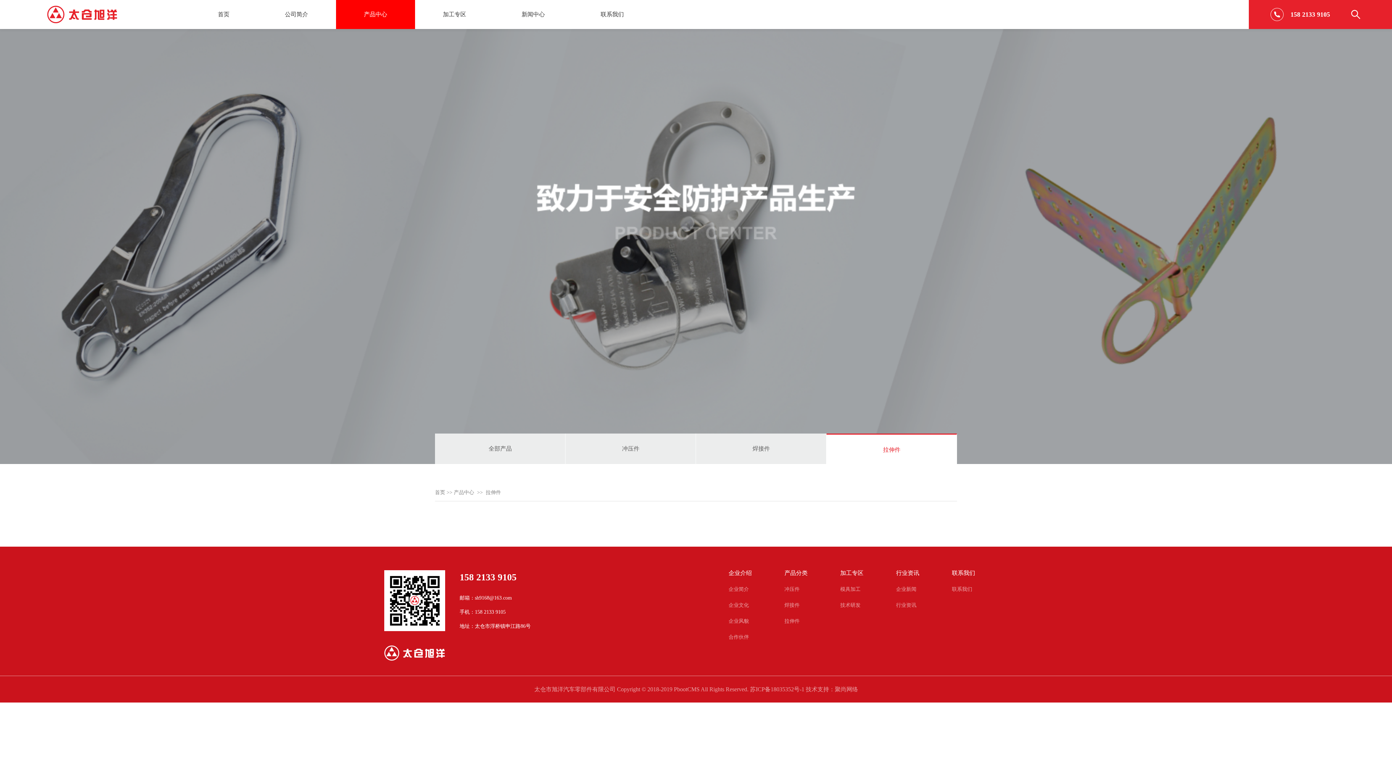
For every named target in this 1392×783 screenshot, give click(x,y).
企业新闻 (906, 589)
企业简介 (739, 589)
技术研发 (850, 605)
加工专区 (454, 14)
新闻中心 (533, 14)
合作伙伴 (739, 637)
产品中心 (375, 14)
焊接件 (761, 449)
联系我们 (612, 14)
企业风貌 (739, 621)
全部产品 (500, 449)
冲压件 (630, 449)
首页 (223, 14)
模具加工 (850, 589)
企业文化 (739, 605)
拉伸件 (891, 450)
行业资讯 (906, 605)
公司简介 (296, 14)
